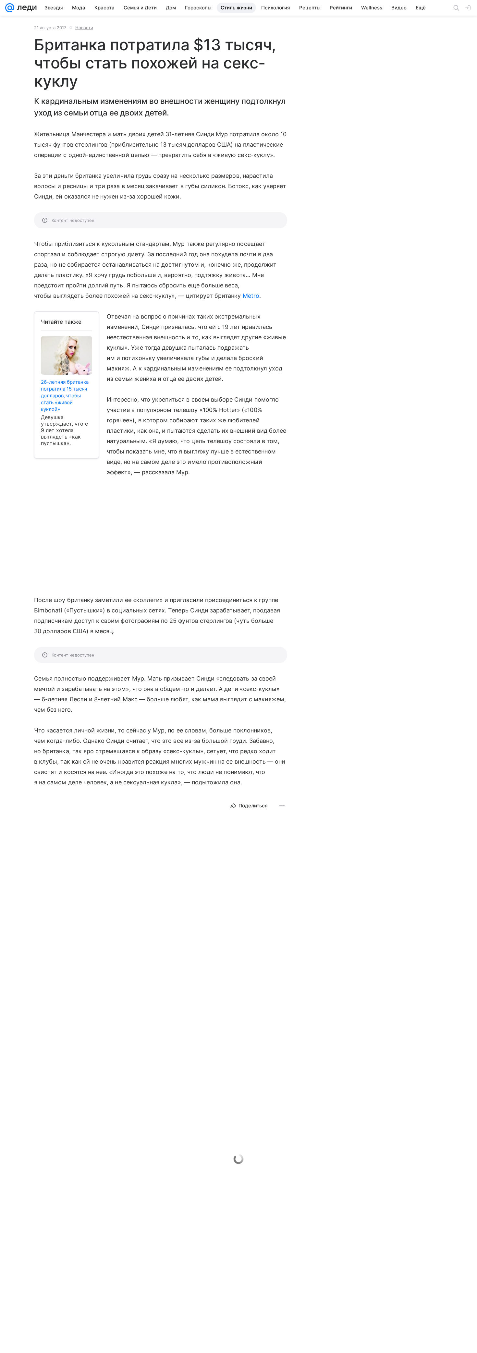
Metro (251, 295)
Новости (84, 27)
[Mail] (9, 8)
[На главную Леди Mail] (25, 8)
